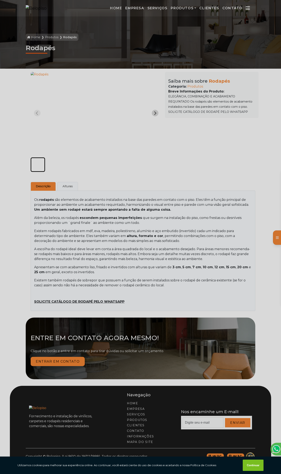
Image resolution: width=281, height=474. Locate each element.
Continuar (253, 465)
